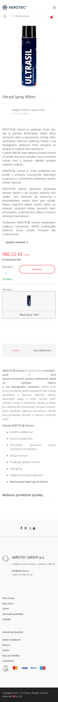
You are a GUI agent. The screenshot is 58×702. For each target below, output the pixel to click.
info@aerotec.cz (20, 570)
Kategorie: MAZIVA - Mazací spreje (28, 109)
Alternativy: (7, 289)
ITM (21, 692)
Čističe (5, 650)
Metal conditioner (11, 639)
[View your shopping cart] (54, 16)
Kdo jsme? (8, 603)
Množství (7, 267)
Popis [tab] (15, 350)
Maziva (6, 644)
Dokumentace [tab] (42, 350)
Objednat (37, 269)
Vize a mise (8, 598)
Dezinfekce (8, 660)
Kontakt (6, 619)
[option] (29, 56)
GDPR (5, 608)
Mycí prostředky (11, 655)
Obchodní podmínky (12, 613)
